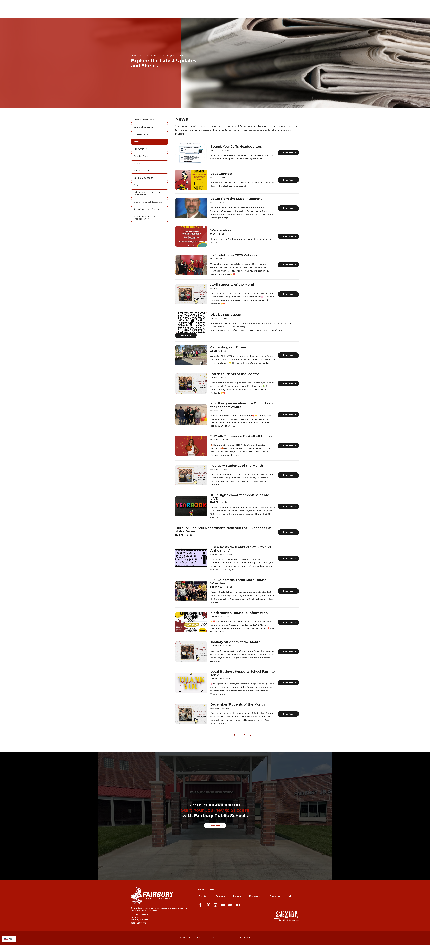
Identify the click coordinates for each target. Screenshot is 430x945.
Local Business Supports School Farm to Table (242, 673)
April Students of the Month (232, 284)
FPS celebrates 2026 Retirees (233, 255)
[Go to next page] (250, 735)
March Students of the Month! (234, 374)
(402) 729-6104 (138, 923)
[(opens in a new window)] (201, 905)
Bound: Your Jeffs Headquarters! (236, 146)
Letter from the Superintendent (236, 199)
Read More (288, 153)
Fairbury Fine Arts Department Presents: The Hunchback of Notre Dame (223, 529)
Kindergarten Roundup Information (239, 613)
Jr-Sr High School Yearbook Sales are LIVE (239, 496)
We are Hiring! (221, 230)
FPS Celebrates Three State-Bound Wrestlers (238, 581)
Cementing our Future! (228, 347)
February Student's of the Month (236, 465)
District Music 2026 (225, 314)
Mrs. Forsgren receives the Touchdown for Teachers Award (241, 405)
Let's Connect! (221, 174)
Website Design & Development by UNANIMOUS (229, 938)
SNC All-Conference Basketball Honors (241, 436)
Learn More (215, 826)
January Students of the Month (235, 642)
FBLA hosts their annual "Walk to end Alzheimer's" (240, 548)
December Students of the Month (237, 704)
